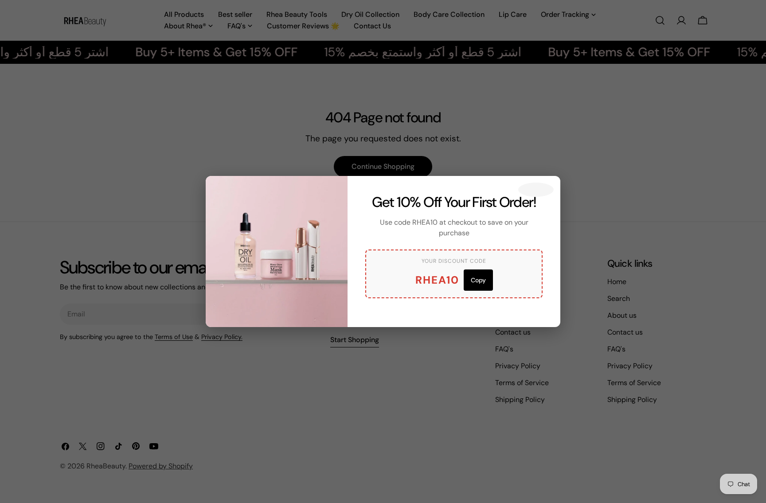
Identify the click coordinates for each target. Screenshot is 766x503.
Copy (478, 280)
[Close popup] (536, 190)
